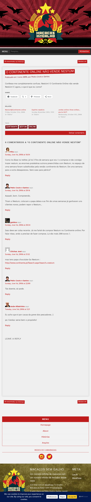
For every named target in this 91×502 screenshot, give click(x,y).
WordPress (49, 485)
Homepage (45, 425)
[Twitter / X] (49, 456)
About (45, 431)
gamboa (13, 222)
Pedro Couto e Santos (19, 188)
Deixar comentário (76, 133)
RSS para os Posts (37, 488)
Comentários (57, 488)
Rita (12, 152)
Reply (7, 175)
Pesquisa (84, 51)
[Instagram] (41, 456)
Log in (74, 475)
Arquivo (45, 443)
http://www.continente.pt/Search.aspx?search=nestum (29, 263)
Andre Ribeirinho (17, 307)
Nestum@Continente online (15, 110)
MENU (5, 51)
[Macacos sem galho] (45, 23)
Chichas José (16, 252)
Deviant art (82, 61)
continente (11, 127)
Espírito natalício (38, 110)
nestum (23, 127)
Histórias (45, 437)
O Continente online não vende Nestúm (40, 72)
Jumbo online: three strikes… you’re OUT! (69, 111)
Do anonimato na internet (14, 62)
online (32, 127)
